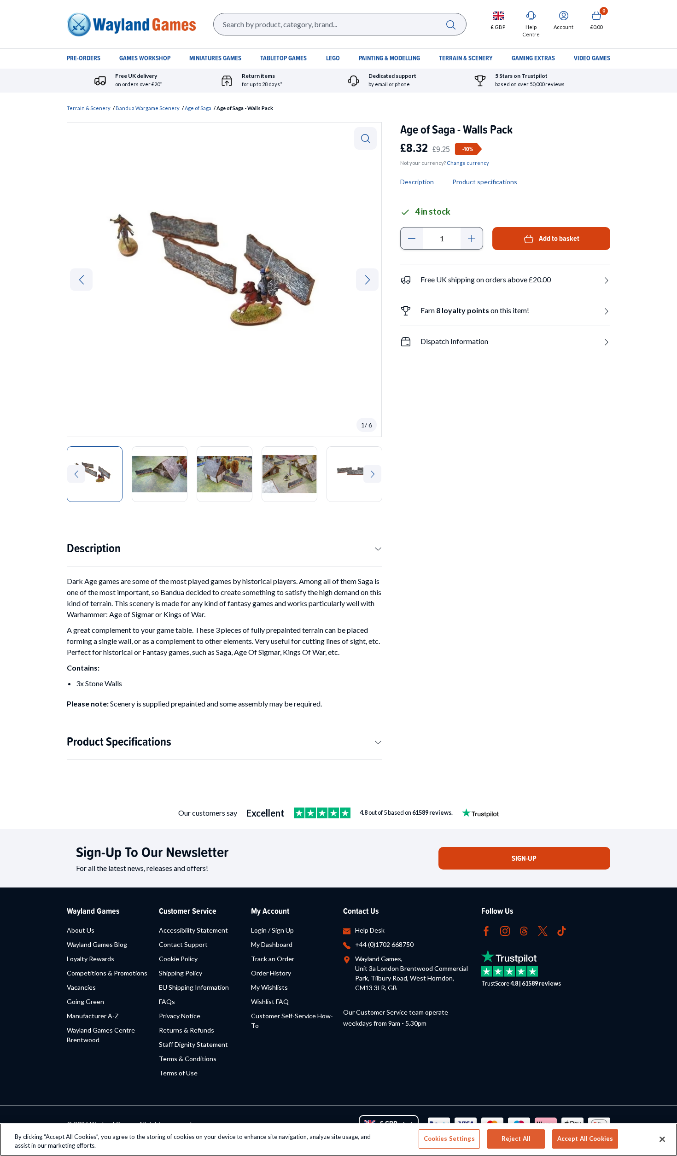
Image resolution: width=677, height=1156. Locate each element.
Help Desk (370, 930)
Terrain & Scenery (89, 108)
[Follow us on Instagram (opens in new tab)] (505, 930)
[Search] (450, 24)
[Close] (662, 1139)
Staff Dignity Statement (193, 1044)
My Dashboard (271, 944)
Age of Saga (198, 108)
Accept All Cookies (585, 1138)
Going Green (85, 1001)
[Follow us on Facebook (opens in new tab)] (486, 930)
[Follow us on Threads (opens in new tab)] (524, 930)
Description (94, 547)
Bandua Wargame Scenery (148, 108)
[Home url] (131, 24)
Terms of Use (178, 1073)
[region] (338, 1139)
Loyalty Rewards (90, 959)
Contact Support (183, 944)
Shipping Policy (180, 973)
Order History (271, 973)
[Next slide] (367, 279)
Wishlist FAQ (270, 1001)
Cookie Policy (178, 959)
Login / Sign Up (272, 930)
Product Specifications (119, 741)
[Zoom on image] (365, 138)
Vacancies (81, 987)
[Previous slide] (81, 279)
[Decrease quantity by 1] (411, 238)
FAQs (167, 1001)
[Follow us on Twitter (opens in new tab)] (543, 930)
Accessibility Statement (193, 930)
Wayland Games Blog (97, 944)
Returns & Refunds (186, 1030)
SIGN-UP (524, 858)
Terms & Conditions (187, 1059)
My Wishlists (269, 987)
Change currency (468, 163)
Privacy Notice (179, 1016)
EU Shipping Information (194, 987)
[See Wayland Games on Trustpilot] (322, 812)
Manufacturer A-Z (93, 1016)
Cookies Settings (449, 1138)
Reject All (516, 1138)
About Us (80, 930)
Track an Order (272, 959)
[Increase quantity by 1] (472, 238)
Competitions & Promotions (107, 973)
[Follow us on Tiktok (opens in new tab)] (561, 930)
